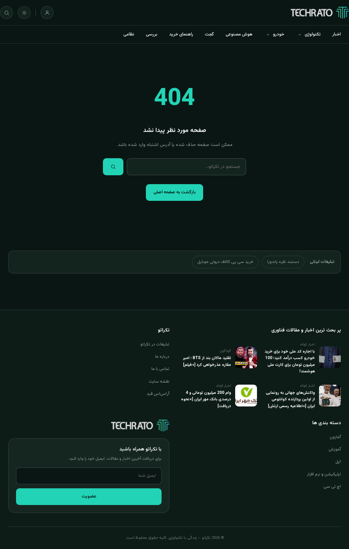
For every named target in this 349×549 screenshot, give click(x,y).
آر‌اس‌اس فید (158, 393)
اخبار (336, 34)
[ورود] (47, 12)
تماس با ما (160, 369)
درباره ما (162, 356)
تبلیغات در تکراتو (154, 344)
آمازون (335, 437)
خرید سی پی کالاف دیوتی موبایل (225, 261)
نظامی (128, 34)
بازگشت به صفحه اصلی (174, 192)
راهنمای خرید (181, 34)
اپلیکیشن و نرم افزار (324, 474)
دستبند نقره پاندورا (283, 261)
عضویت (88, 496)
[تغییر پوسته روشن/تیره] (24, 12)
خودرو (278, 34)
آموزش (335, 449)
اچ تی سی (332, 486)
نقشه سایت (159, 381)
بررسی (151, 34)
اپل (338, 461)
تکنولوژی (313, 34)
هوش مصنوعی (239, 34)
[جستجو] (6, 12)
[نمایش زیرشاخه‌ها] (299, 34)
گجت (209, 34)
